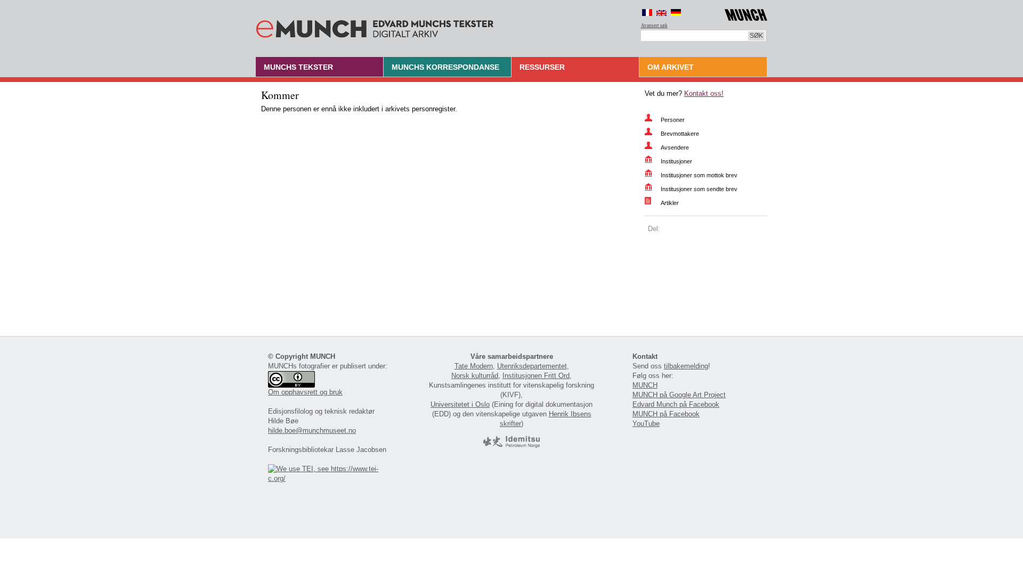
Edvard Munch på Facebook (675, 404)
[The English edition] (661, 12)
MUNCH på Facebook (666, 414)
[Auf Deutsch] (676, 12)
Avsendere (675, 147)
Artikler (670, 203)
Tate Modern (473, 366)
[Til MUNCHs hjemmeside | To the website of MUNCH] (746, 13)
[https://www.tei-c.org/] (329, 478)
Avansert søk (654, 25)
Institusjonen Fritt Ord (536, 376)
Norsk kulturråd (474, 376)
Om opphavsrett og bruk (305, 392)
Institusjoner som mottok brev (699, 175)
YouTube (646, 424)
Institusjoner (676, 161)
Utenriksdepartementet (532, 366)
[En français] (647, 12)
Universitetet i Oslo (460, 404)
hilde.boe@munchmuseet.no (312, 430)
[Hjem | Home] (375, 26)
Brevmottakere (680, 133)
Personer (673, 120)
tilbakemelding (686, 366)
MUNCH (644, 385)
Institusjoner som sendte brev (699, 189)
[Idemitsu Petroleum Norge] (511, 445)
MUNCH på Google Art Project (679, 395)
